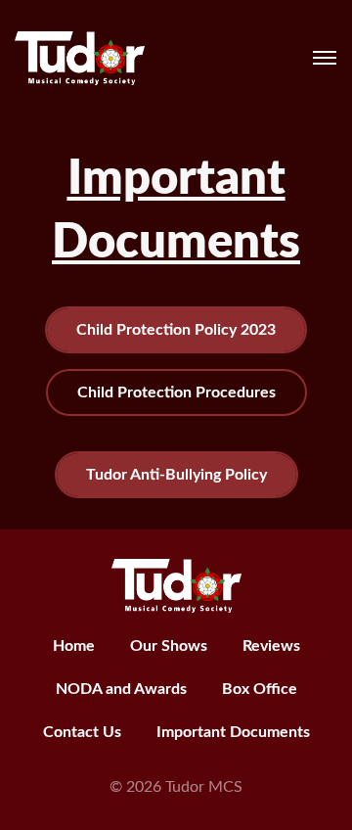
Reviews (271, 646)
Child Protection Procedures (176, 392)
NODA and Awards (121, 689)
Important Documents (233, 732)
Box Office (259, 689)
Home (74, 646)
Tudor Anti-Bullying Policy (176, 475)
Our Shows (168, 646)
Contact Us (82, 732)
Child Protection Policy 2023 (176, 330)
